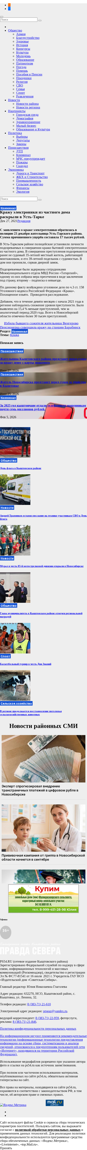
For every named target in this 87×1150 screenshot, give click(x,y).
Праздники (24, 78)
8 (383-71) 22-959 (47, 1018)
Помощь (22, 70)
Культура (22, 52)
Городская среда (27, 114)
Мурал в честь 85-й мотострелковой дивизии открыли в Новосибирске (42, 566)
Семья (20, 89)
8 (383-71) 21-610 (39, 1004)
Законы (21, 144)
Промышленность (28, 180)
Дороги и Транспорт (30, 173)
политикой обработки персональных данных (48, 1129)
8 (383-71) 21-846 (24, 1021)
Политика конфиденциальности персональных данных (38, 1028)
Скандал (22, 166)
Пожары (22, 162)
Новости (14, 100)
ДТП (19, 151)
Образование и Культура (33, 129)
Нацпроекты (16, 111)
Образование (25, 59)
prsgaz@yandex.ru (55, 1011)
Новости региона (28, 107)
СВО (19, 85)
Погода (21, 67)
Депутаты (23, 140)
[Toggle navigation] (1, 16)
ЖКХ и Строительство (32, 177)
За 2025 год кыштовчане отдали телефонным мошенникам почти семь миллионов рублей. (43, 407)
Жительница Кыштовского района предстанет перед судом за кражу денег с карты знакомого (43, 360)
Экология (22, 191)
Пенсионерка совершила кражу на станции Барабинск (40, 327)
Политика (15, 133)
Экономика (16, 169)
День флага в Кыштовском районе (20, 468)
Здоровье (22, 41)
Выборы (22, 136)
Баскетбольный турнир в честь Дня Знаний (25, 663)
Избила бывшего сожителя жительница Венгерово (41, 323)
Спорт (20, 92)
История (22, 45)
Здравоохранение (28, 122)
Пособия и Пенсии (29, 74)
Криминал (23, 155)
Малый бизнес (26, 125)
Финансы (22, 188)
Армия (20, 34)
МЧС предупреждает (30, 158)
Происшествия (18, 147)
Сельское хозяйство (29, 184)
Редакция (23, 221)
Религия (22, 81)
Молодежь (23, 56)
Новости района (27, 103)
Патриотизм (24, 63)
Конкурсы (23, 48)
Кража (14, 335)
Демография (24, 118)
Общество (15, 30)
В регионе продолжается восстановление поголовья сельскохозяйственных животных (31, 713)
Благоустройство (27, 37)
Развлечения (24, 96)
